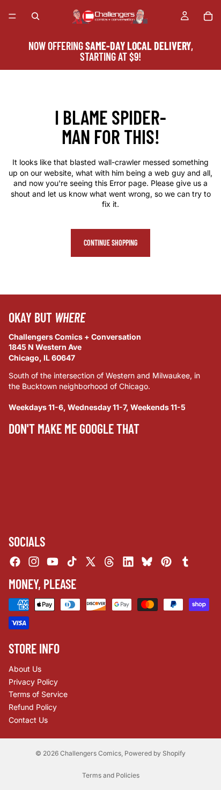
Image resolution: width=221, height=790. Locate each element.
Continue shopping (110, 242)
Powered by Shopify (155, 753)
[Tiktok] (71, 561)
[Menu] (12, 16)
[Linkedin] (128, 561)
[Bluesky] (147, 561)
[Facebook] (15, 561)
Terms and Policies (110, 775)
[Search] (35, 16)
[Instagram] (33, 561)
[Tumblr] (185, 561)
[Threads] (109, 561)
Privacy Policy (33, 681)
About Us (25, 668)
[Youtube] (52, 561)
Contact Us (28, 719)
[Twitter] (90, 561)
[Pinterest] (166, 561)
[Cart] (208, 16)
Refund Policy (33, 707)
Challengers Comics (90, 753)
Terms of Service (38, 694)
